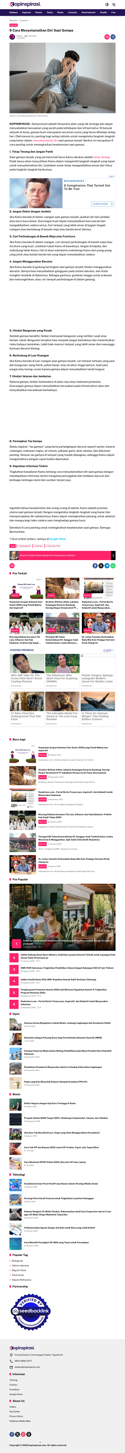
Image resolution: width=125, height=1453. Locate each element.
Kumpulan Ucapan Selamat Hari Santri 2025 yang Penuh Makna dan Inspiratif (25, 605)
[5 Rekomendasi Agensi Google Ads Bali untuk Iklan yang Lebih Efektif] (15, 1229)
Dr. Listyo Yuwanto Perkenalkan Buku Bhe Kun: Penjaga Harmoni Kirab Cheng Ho (98, 640)
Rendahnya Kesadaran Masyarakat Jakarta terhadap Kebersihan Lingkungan (63, 1067)
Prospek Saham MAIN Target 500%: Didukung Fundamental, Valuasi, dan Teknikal (66, 1118)
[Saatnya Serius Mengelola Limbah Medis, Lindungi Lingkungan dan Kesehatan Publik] (15, 1024)
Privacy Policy (16, 1416)
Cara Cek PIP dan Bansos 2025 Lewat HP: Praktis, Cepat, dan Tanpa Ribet (61, 1147)
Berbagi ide (25, 546)
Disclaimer (14, 1411)
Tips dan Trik (54, 546)
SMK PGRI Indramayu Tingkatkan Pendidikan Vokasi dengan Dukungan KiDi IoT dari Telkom (67, 968)
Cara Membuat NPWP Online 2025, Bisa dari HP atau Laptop (55, 1162)
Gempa (39, 546)
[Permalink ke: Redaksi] (12, 37)
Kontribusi (14, 1389)
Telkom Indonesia (20, 1265)
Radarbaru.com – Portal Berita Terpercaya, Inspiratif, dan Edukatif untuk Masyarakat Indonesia (97, 605)
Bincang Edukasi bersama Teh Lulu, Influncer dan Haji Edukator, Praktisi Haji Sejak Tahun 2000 (24, 640)
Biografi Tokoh (19, 1270)
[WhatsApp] (113, 565)
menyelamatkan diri (45, 140)
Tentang (13, 1380)
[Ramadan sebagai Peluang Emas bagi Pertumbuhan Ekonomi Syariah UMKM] (15, 1039)
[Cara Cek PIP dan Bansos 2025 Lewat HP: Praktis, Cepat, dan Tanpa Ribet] (15, 1149)
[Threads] (28, 1434)
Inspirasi (13, 25)
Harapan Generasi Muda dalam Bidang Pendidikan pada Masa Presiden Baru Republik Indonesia (68, 1052)
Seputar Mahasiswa (21, 1280)
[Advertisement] (62, 305)
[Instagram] (23, 1434)
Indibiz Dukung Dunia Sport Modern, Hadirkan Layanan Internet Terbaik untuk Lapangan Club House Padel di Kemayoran (68, 956)
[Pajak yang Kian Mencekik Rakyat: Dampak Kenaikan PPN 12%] (15, 1083)
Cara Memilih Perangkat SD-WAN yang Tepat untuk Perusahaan (56, 1242)
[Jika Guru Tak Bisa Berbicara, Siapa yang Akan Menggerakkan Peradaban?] (15, 1134)
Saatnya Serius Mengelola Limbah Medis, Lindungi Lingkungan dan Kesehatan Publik (67, 1023)
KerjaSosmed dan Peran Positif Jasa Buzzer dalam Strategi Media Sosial (61, 1183)
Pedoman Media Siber (20, 1421)
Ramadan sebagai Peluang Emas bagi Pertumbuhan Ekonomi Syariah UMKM (63, 1037)
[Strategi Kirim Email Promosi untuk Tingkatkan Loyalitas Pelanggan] (15, 1200)
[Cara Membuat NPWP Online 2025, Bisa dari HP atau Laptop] (15, 1163)
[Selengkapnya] (62, 1348)
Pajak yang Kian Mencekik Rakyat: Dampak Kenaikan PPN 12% (56, 1082)
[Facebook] (95, 565)
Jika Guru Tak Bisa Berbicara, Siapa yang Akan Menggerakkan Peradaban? (62, 1132)
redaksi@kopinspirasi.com (27, 1367)
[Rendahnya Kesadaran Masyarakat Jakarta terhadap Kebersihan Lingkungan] (15, 1068)
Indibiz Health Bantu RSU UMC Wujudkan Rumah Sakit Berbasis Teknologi (58, 979)
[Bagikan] (113, 36)
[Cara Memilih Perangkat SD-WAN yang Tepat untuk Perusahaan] (15, 1244)
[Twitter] (101, 565)
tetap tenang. (101, 157)
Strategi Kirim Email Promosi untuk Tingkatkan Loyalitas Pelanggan (59, 1198)
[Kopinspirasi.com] (25, 4)
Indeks (12, 1407)
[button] (107, 4)
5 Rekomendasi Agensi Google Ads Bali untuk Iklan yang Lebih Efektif (59, 1228)
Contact (13, 1385)
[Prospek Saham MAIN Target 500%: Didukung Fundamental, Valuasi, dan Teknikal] (15, 1119)
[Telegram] (107, 565)
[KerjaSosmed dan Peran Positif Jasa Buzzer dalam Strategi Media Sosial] (15, 1185)
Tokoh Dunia (18, 1275)
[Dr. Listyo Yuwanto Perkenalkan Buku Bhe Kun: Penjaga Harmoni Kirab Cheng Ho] (99, 623)
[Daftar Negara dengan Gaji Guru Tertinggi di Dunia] (15, 1105)
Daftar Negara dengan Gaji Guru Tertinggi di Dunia (50, 1103)
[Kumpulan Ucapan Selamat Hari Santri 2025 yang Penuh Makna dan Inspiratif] (26, 588)
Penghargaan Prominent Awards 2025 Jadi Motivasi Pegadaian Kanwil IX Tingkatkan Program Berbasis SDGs (64, 991)
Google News (16, 1394)
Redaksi (19, 36)
